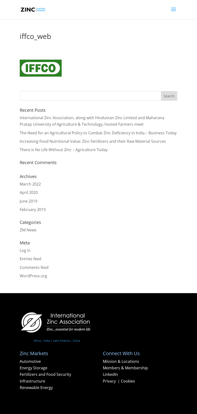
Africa (37, 340)
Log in (25, 250)
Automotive (30, 361)
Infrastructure (32, 381)
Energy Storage (33, 368)
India (47, 340)
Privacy (110, 381)
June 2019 (28, 201)
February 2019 (33, 209)
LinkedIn (110, 374)
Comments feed (34, 267)
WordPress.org (33, 275)
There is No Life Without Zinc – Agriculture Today (64, 149)
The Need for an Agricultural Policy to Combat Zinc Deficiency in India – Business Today (98, 133)
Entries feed (30, 258)
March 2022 (30, 184)
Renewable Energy (36, 387)
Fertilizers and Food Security (45, 374)
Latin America (61, 340)
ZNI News (28, 230)
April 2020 (29, 192)
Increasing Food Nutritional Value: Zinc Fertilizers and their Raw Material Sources (93, 141)
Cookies (128, 381)
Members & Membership (125, 368)
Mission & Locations (121, 361)
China (76, 340)
